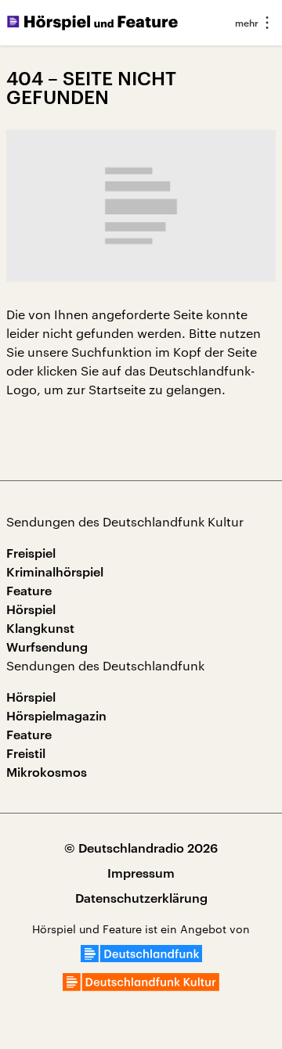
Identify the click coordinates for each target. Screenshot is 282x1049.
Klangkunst (40, 627)
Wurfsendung (47, 646)
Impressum (141, 872)
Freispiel (31, 552)
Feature (29, 590)
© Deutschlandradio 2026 (141, 847)
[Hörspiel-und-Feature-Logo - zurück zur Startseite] (92, 23)
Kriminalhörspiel (54, 571)
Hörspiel (31, 609)
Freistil (25, 752)
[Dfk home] (141, 986)
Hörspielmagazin (56, 715)
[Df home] (141, 957)
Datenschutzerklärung (141, 897)
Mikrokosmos (46, 771)
